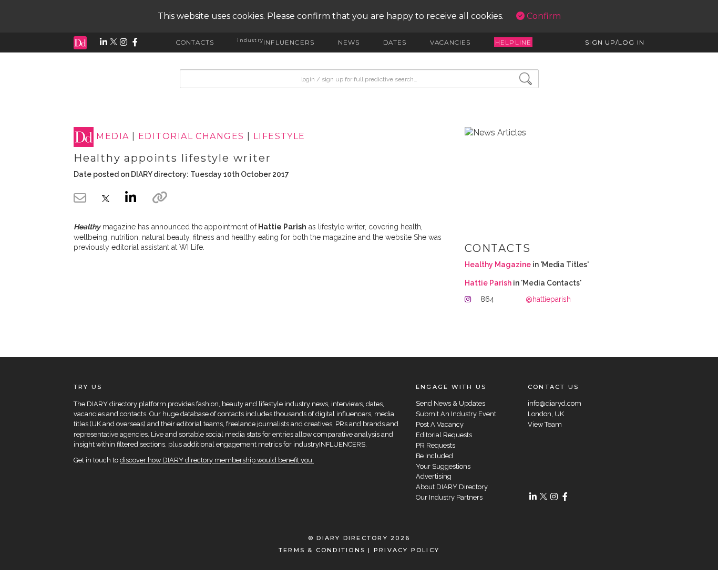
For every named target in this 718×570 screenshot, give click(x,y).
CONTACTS (195, 42)
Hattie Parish (488, 283)
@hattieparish (548, 299)
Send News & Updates (450, 403)
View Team (545, 424)
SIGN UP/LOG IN (614, 42)
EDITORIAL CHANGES (191, 137)
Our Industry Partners (449, 497)
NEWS (349, 42)
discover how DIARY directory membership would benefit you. (217, 460)
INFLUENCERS (275, 42)
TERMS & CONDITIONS (322, 550)
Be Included (434, 456)
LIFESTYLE (279, 137)
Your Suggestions (443, 466)
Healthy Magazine (498, 264)
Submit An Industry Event (456, 414)
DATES (395, 42)
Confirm (543, 16)
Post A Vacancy (440, 424)
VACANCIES (450, 42)
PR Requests (435, 445)
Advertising (434, 476)
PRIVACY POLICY (406, 550)
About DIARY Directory (452, 487)
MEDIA (112, 137)
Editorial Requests (444, 435)
